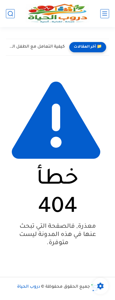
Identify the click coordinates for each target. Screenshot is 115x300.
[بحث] (10, 13)
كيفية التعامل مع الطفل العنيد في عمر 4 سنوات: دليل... (37, 47)
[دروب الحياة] (57, 14)
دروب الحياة (28, 287)
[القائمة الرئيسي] (104, 13)
